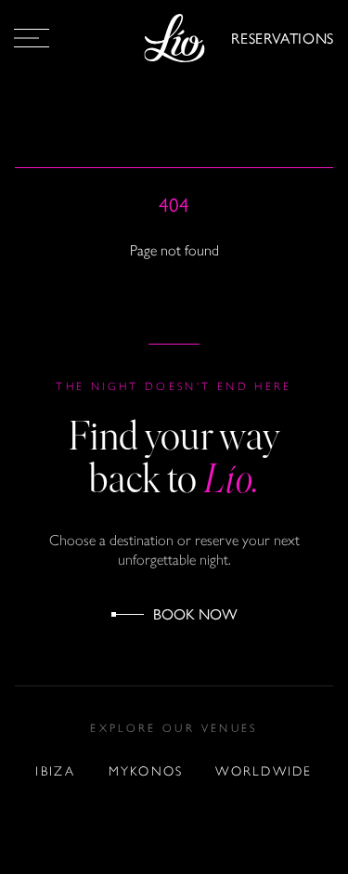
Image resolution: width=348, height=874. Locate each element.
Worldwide (263, 771)
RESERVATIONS (282, 37)
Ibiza (55, 771)
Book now (195, 613)
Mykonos (146, 771)
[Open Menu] (31, 38)
